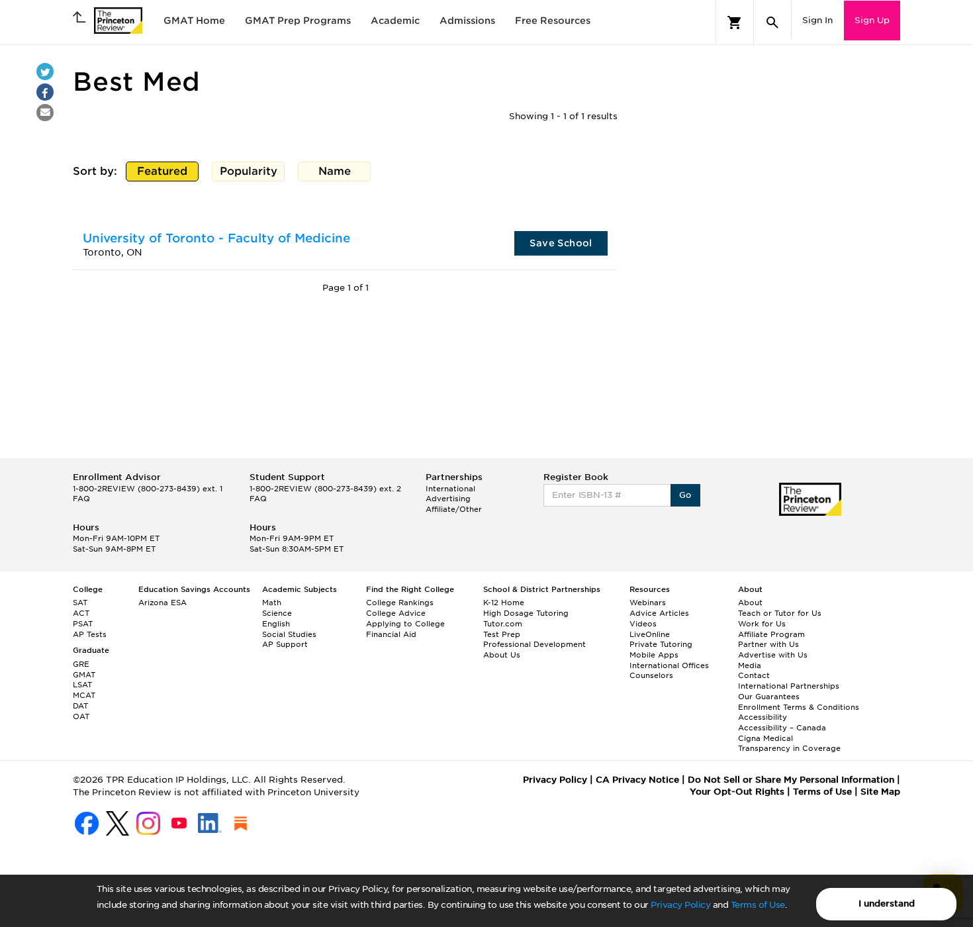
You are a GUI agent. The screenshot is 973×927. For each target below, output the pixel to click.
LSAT (82, 684)
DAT (80, 705)
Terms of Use (758, 905)
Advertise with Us (773, 654)
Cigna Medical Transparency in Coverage (789, 744)
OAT (81, 716)
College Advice (396, 613)
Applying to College (405, 623)
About (750, 602)
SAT (80, 602)
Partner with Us (768, 644)
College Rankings (400, 602)
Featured (165, 173)
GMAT (84, 674)
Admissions (467, 20)
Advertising (448, 498)
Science (277, 613)
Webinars (647, 602)
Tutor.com (502, 623)
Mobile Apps (653, 654)
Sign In (817, 20)
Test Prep (501, 634)
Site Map (880, 792)
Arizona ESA (162, 602)
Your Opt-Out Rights (737, 792)
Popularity (251, 173)
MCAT (84, 695)
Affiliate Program (771, 634)
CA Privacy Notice (637, 780)
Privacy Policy (680, 905)
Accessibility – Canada (782, 727)
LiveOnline (649, 634)
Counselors (651, 675)
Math (271, 602)
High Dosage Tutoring (526, 613)
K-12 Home (503, 602)
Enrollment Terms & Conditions (798, 707)
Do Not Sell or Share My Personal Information (791, 780)
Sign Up (872, 20)
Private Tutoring (660, 644)
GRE (81, 664)
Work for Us (762, 623)
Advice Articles (659, 613)
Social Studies (289, 634)
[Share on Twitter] (45, 71)
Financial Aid (391, 634)
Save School (561, 243)
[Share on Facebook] (45, 92)
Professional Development (534, 644)
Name (337, 173)
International (450, 488)
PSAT (83, 623)
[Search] (772, 22)
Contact (754, 675)
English (276, 623)
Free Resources (552, 20)
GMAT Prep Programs (298, 20)
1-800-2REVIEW (147, 488)
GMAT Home (194, 20)
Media (749, 665)
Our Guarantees (769, 696)
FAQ (81, 498)
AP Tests (90, 634)
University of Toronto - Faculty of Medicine (216, 238)
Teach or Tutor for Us (779, 613)
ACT (81, 613)
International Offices (669, 665)
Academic (395, 20)
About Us (501, 654)
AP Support (285, 644)
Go (685, 495)
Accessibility (762, 717)
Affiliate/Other (454, 509)
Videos (643, 623)
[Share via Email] (45, 112)
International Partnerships (788, 686)
